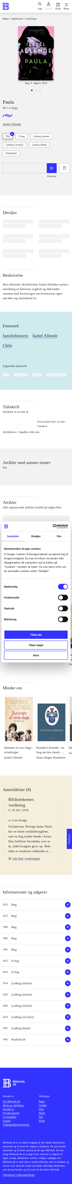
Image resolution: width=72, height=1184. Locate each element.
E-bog (22, 136)
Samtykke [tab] (13, 536)
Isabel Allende (45, 335)
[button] (36, 904)
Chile (7, 345)
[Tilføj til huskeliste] (64, 168)
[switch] (63, 597)
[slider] (36, 55)
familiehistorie (15, 335)
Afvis (36, 655)
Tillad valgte (36, 644)
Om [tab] (59, 536)
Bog (8, 136)
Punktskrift (11, 153)
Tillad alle (36, 634)
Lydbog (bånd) (39, 145)
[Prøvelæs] (52, 168)
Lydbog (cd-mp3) (14, 145)
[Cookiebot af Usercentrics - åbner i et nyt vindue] (52, 526)
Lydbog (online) (41, 136)
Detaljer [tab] (36, 536)
